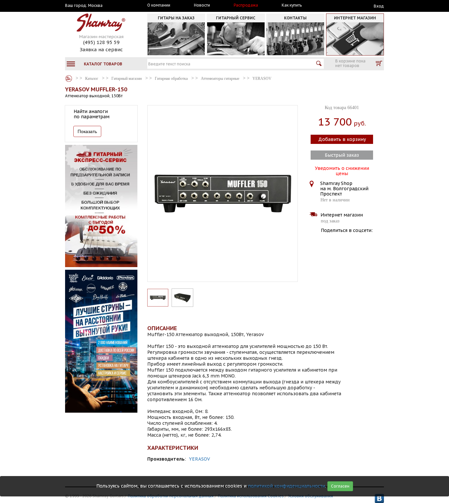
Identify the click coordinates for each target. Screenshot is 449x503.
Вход (379, 6)
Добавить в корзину (342, 139)
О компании (158, 5)
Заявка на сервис (101, 49)
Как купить (292, 5)
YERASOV (199, 459)
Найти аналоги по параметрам (91, 114)
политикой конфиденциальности (286, 486)
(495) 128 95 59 (101, 42)
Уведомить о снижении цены (342, 170)
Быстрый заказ (342, 155)
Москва (95, 5)
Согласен (340, 486)
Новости (202, 5)
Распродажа (246, 5)
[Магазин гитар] (68, 78)
